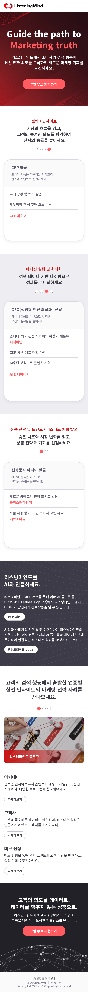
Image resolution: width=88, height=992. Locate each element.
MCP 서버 (14, 617)
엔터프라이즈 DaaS (20, 649)
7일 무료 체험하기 (44, 84)
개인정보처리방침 (36, 983)
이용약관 (56, 983)
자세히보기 (15, 799)
